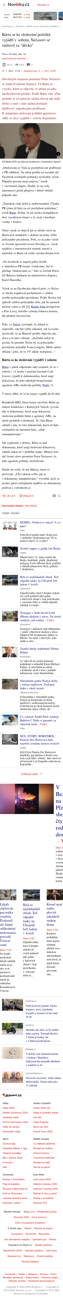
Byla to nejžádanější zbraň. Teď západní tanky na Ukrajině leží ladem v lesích (39, 580)
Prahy (46, 385)
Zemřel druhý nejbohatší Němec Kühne (39, 650)
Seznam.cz (43, 4)
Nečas (16, 324)
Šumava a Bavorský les (15, 1188)
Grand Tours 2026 (43, 1131)
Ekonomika (25, 657)
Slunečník (31, 1233)
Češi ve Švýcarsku (12, 1193)
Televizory (29, 1256)
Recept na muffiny (43, 1148)
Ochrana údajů (49, 1277)
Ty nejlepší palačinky (44, 1143)
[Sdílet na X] (59, 495)
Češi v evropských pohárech (30, 1222)
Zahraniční (25, 589)
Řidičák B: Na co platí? (45, 1193)
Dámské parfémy (34, 1250)
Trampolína (17, 1233)
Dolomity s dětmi (11, 1203)
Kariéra (44, 1274)
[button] (31, 141)
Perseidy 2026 (21, 1217)
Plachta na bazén (43, 1228)
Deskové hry (14, 1256)
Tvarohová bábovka (43, 1157)
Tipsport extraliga (12, 1153)
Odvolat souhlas (17, 1280)
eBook (9, 64)
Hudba (23, 553)
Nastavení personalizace (41, 1280)
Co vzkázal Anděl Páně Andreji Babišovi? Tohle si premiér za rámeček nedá (39, 720)
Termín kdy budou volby (15, 1122)
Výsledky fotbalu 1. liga (15, 1148)
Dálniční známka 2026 (45, 1184)
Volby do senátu (11, 1126)
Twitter (21, 1274)
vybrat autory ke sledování (14, 58)
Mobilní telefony (43, 1245)
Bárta (12, 212)
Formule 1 (8, 1162)
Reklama (32, 1274)
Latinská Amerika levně (15, 1198)
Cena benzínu (39, 1217)
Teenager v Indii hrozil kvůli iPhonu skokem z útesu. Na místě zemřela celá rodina (40, 616)
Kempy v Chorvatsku (14, 1179)
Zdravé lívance (41, 1153)
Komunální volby (11, 1131)
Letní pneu (51, 1250)
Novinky (13, 54)
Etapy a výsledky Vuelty (45, 1112)
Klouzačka (44, 1233)
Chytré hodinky (45, 1256)
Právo (5, 54)
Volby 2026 (8, 1108)
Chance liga (9, 1143)
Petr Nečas (31, 505)
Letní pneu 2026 (42, 1179)
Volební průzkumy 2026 (15, 1112)
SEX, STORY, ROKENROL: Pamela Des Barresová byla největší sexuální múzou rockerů (39, 739)
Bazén (28, 1228)
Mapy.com (29, 1211)
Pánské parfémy (30, 1261)
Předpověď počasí (47, 1211)
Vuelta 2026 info (41, 1108)
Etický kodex (32, 1277)
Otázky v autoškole (43, 1198)
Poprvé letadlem (11, 1184)
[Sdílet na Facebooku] (54, 495)
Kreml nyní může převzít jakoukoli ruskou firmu (54, 914)
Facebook (10, 1274)
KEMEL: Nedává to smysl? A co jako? (40, 524)
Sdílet (21, 64)
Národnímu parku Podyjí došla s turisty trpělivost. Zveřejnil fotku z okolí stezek (38, 684)
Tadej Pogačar (41, 1122)
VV (28, 306)
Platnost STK (40, 1203)
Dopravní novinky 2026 (45, 1188)
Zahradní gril (39, 1239)
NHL (5, 1167)
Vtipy (22, 530)
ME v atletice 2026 (12, 1157)
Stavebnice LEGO (12, 1250)
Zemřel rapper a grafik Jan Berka (40, 548)
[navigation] (4, 4)
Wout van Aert (40, 1126)
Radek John (38, 306)
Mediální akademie (13, 1277)
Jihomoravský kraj (29, 692)
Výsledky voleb (10, 1117)
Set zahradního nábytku (17, 1239)
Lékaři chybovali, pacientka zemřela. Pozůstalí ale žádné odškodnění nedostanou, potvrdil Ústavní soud (8, 924)
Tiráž (53, 1274)
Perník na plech (41, 1167)
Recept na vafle (41, 1162)
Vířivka (52, 1239)
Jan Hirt (37, 1117)
